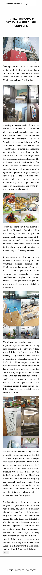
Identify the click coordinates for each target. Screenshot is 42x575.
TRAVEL (6, 553)
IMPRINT (19, 570)
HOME (10, 570)
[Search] (39, 3)
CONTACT (31, 570)
